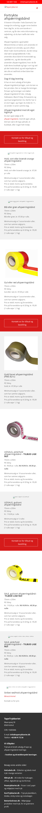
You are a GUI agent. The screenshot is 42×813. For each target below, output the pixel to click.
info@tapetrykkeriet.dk (20, 734)
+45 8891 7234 (11, 2)
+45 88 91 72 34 (17, 737)
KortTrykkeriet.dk (11, 793)
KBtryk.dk (8, 778)
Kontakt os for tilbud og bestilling (22, 140)
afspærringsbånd (11, 119)
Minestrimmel (10, 696)
